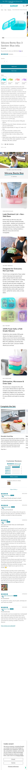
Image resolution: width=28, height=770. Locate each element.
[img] (4, 494)
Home (2, 9)
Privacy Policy (20, 755)
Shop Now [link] (3, 449)
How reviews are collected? (8, 626)
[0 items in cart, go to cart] (26, 6)
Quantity (3, 58)
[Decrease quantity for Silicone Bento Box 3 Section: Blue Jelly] (2, 61)
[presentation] (26, 80)
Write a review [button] (14, 477)
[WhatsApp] (11, 144)
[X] (7, 144)
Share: (2, 144)
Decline (13, 763)
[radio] (3, 81)
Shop (5, 9)
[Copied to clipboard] (13, 144)
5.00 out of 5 (17, 464)
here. (14, 118)
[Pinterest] (9, 144)
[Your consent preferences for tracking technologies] (25, 767)
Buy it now (14, 70)
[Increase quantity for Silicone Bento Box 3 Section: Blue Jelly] (7, 61)
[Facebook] (5, 144)
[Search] (24, 6)
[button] (4, 54)
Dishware (9, 9)
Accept (13, 759)
